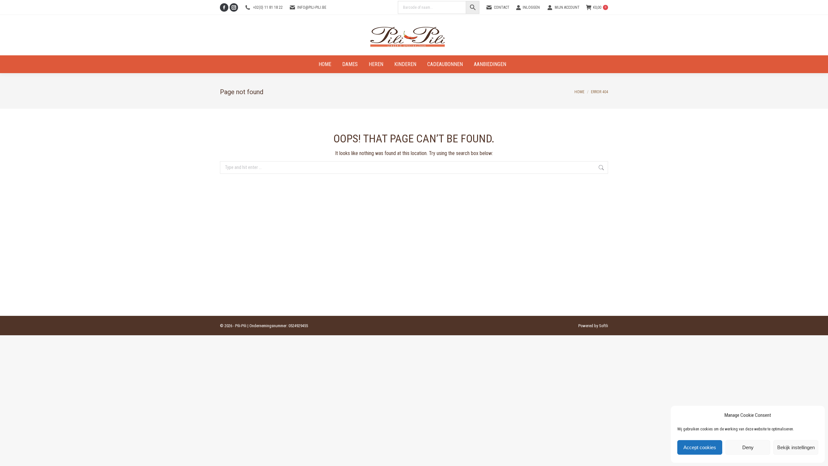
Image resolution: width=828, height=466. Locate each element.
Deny (748, 447)
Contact (501, 7)
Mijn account (567, 7)
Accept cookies (699, 447)
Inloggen (531, 7)
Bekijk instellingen (796, 447)
